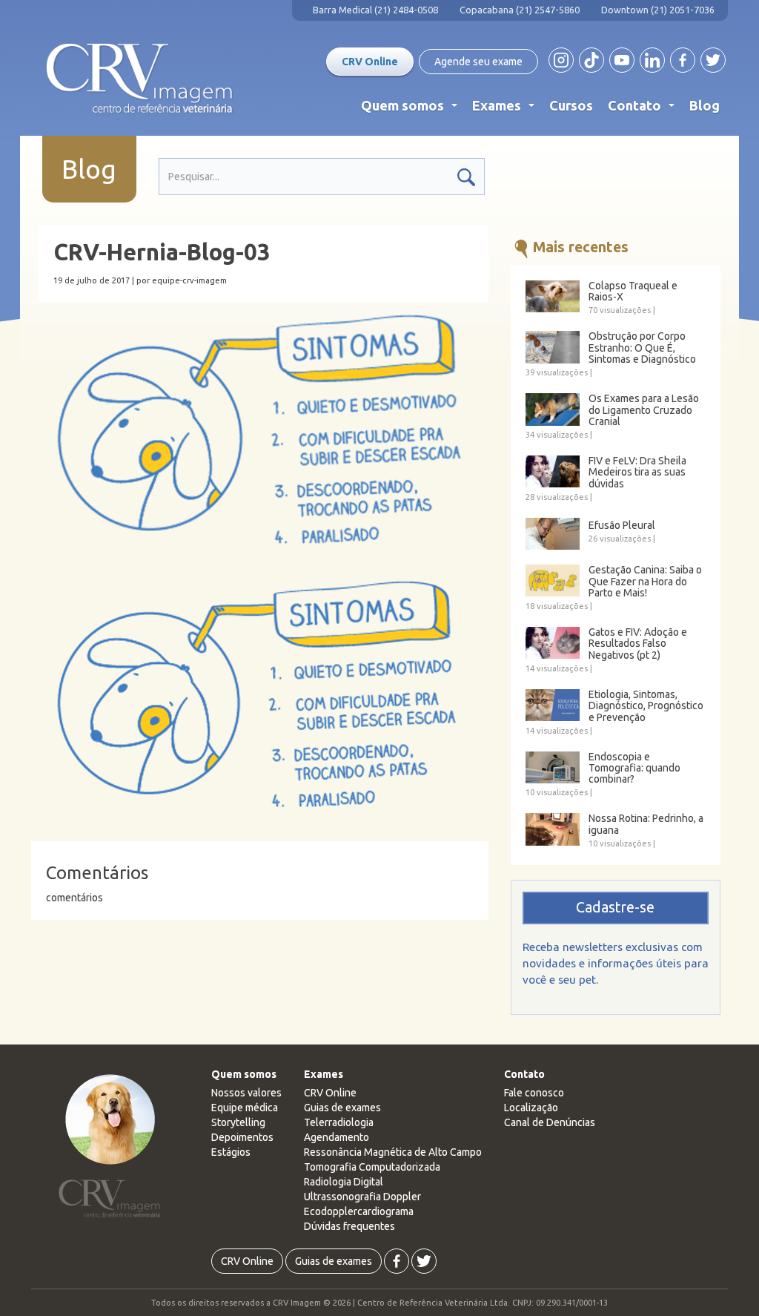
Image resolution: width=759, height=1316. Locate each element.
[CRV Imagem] (139, 78)
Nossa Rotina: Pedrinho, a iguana (646, 824)
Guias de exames (342, 1107)
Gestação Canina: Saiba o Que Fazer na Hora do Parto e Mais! (645, 582)
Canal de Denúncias (549, 1122)
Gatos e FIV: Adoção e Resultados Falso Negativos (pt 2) (638, 644)
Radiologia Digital (343, 1182)
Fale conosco (534, 1093)
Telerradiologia (339, 1122)
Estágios (231, 1152)
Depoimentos (242, 1137)
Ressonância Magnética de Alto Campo (393, 1152)
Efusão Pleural (622, 525)
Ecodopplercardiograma (359, 1211)
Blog (704, 105)
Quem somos (412, 109)
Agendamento (336, 1137)
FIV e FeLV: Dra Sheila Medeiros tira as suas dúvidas (637, 472)
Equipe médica (244, 1107)
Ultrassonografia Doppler (362, 1197)
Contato (644, 109)
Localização (531, 1107)
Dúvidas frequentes (349, 1226)
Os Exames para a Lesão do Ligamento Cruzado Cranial (644, 410)
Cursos (571, 105)
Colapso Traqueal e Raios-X (633, 291)
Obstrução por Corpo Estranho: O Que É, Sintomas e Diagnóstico (642, 348)
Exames (506, 109)
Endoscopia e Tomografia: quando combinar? (634, 768)
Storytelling (238, 1122)
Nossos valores (246, 1093)
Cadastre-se (615, 907)
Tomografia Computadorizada (372, 1167)
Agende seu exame (478, 62)
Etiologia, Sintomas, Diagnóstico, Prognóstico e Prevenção (646, 706)
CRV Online (370, 62)
